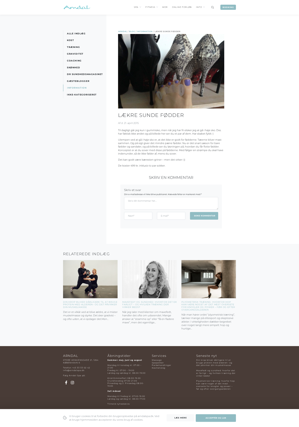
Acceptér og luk (216, 418)
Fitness (150, 7)
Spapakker (158, 363)
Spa (136, 7)
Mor (165, 7)
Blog (132, 31)
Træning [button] (73, 47)
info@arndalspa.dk (73, 370)
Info (199, 7)
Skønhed (73, 67)
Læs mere (180, 418)
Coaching (74, 60)
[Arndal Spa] (76, 7)
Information (145, 31)
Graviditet (75, 53)
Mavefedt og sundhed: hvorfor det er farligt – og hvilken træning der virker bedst (149, 305)
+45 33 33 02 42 (81, 368)
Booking (228, 7)
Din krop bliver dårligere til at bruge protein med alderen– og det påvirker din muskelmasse (90, 305)
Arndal (122, 31)
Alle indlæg (76, 33)
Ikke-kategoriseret (82, 94)
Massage (157, 360)
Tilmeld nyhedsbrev (118, 404)
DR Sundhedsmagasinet (85, 74)
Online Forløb (182, 7)
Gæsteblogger (78, 81)
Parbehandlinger (161, 365)
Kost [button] (70, 40)
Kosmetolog (158, 368)
